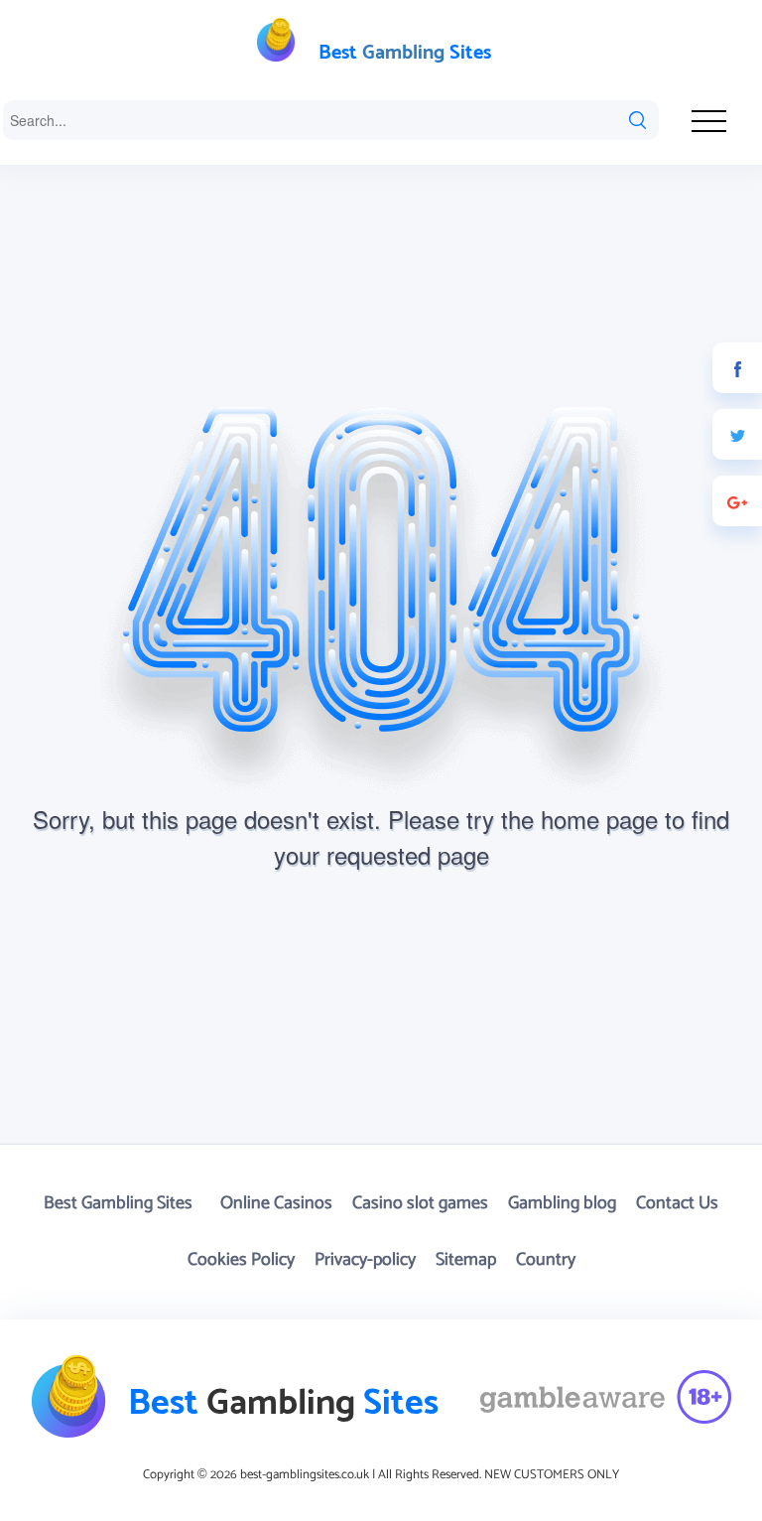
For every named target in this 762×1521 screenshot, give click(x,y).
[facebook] (737, 368)
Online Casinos (276, 1203)
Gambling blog (562, 1203)
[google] (737, 501)
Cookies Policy (241, 1260)
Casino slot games (420, 1203)
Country (545, 1260)
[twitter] (737, 434)
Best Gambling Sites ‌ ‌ (122, 1203)
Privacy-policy (365, 1260)
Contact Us (677, 1203)
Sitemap (466, 1260)
